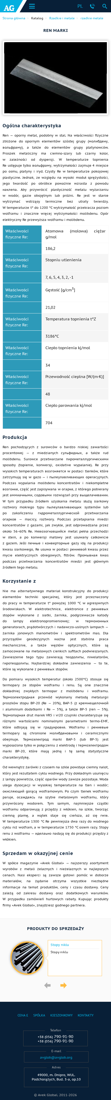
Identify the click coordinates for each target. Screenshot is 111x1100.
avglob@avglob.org (56, 1058)
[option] (55, 958)
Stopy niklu (60, 945)
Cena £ (23, 1015)
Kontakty (85, 1015)
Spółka (39, 1015)
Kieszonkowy (61, 1015)
